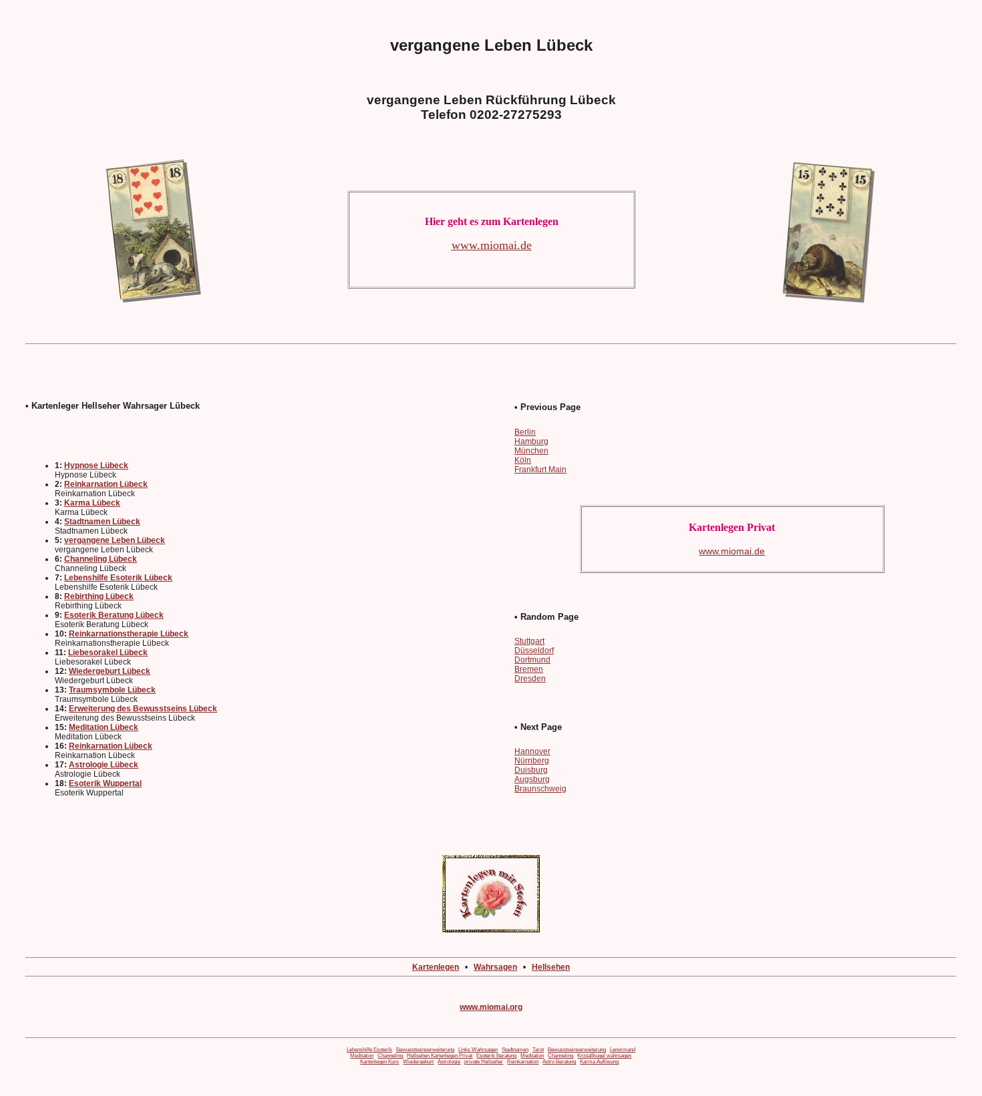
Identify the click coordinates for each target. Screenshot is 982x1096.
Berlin (525, 432)
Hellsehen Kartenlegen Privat (439, 1056)
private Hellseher (483, 1062)
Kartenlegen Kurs (379, 1062)
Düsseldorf (534, 650)
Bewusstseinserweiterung (425, 1050)
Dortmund (532, 660)
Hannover (532, 751)
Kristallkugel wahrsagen (604, 1056)
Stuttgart (529, 641)
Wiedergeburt (418, 1062)
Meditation (361, 1056)
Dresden (530, 678)
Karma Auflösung (599, 1062)
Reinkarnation (522, 1062)
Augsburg (532, 779)
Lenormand (622, 1050)
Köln (522, 460)
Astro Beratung (559, 1062)
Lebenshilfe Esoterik (369, 1050)
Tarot (538, 1050)
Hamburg (531, 441)
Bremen (528, 669)
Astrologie (449, 1062)
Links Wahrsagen (478, 1050)
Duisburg (531, 770)
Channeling (390, 1056)
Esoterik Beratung (496, 1056)
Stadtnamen (515, 1050)
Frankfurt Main (540, 469)
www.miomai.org (491, 1007)
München (531, 450)
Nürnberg (531, 760)
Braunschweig (540, 788)
